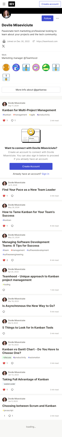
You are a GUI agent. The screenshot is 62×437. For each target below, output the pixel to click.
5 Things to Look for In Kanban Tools (27, 327)
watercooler (9, 384)
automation (34, 357)
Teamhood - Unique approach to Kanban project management (30, 278)
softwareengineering (13, 254)
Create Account (31, 166)
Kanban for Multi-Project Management (29, 110)
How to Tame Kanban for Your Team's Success (28, 213)
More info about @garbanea (31, 89)
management (20, 114)
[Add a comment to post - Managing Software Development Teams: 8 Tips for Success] (13, 260)
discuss (7, 357)
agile (32, 114)
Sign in (45, 173)
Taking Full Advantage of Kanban (25, 379)
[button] (6, 67)
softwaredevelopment (38, 250)
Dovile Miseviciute (16, 103)
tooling (6, 284)
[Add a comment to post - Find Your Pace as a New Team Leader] (12, 195)
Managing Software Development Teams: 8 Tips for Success (25, 243)
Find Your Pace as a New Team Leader (29, 189)
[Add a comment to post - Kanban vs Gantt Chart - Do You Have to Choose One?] (12, 363)
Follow (47, 18)
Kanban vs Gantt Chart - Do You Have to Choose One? (30, 351)
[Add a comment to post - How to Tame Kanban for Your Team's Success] (12, 225)
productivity (43, 114)
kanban (7, 114)
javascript (8, 410)
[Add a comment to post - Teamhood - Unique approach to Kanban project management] (4, 290)
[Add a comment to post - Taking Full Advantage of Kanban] (12, 389)
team (6, 250)
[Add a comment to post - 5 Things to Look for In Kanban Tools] (4, 333)
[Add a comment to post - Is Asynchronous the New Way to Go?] (4, 311)
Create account (50, 4)
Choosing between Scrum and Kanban (29, 406)
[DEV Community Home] (11, 4)
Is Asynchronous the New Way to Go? (28, 306)
